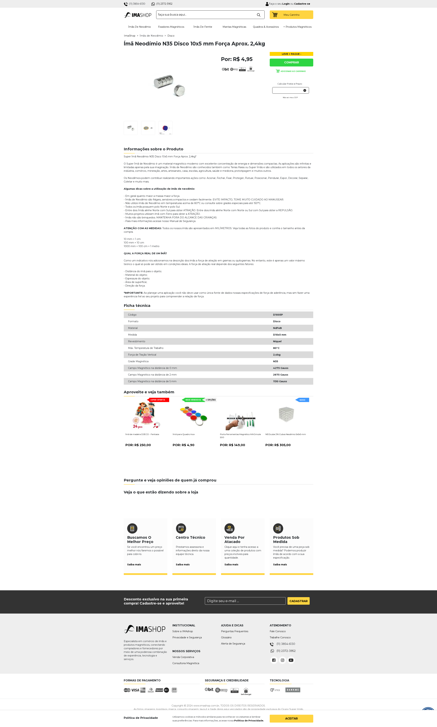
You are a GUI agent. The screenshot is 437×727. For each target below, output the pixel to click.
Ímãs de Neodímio (139, 26)
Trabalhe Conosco (280, 637)
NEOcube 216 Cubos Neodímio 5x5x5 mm (285, 434)
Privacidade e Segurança (187, 637)
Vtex (276, 693)
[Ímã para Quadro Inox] (194, 414)
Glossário (226, 637)
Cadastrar (299, 601)
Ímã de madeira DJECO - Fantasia (142, 434)
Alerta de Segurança (233, 643)
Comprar (291, 62)
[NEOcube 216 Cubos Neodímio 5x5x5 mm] (286, 414)
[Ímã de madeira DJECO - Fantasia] (146, 414)
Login (286, 3)
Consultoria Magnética (185, 663)
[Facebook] (274, 657)
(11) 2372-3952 (164, 3)
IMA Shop (138, 14)
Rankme (292, 693)
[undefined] (170, 85)
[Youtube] (291, 657)
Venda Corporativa (183, 657)
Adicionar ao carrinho (293, 71)
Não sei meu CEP (290, 97)
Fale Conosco (278, 631)
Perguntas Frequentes (234, 631)
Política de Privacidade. (249, 720)
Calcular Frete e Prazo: (289, 83)
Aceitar (291, 718)
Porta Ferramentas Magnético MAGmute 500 (240, 436)
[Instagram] (282, 657)
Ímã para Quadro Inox (184, 434)
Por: (138, 445)
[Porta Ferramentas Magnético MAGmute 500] (241, 414)
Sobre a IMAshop (182, 631)
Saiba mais (134, 564)
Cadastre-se (302, 3)
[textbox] (210, 14)
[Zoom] (131, 127)
